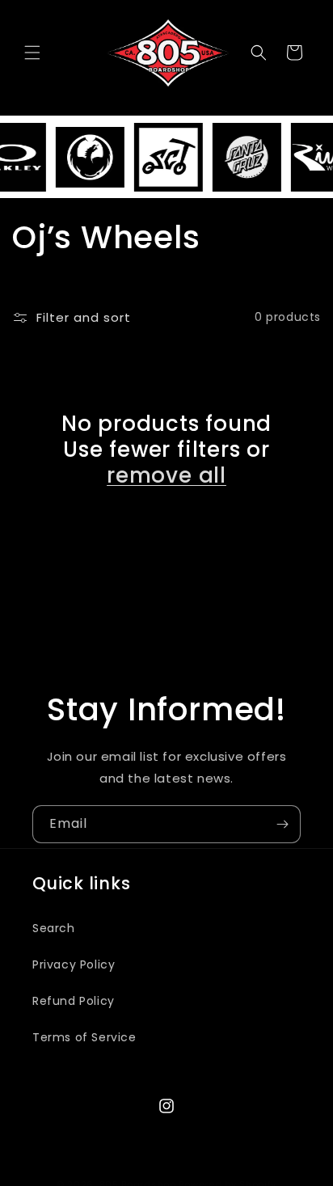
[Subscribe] (282, 824)
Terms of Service (84, 1037)
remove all (166, 475)
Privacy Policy (73, 964)
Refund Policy (73, 1001)
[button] (32, 52)
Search (53, 928)
